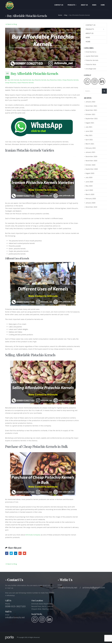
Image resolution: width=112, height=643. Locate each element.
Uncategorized (91, 69)
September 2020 (92, 169)
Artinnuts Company (33, 535)
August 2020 (90, 173)
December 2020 (91, 156)
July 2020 (89, 177)
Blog (65, 15)
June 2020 (89, 182)
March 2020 (90, 194)
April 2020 (89, 190)
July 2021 (89, 127)
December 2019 (91, 207)
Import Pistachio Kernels (25, 83)
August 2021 (90, 123)
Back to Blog (12, 24)
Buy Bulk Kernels (25, 80)
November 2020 (91, 161)
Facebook (6, 553)
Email (24, 553)
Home (103, 5)
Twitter (11, 553)
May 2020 (89, 186)
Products (71, 5)
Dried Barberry (91, 52)
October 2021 (90, 114)
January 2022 (90, 102)
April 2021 (89, 140)
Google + (20, 553)
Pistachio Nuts (91, 64)
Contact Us (58, 5)
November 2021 (91, 110)
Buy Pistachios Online (54, 80)
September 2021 (92, 119)
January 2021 (90, 152)
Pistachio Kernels (92, 60)
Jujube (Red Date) (92, 56)
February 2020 (91, 199)
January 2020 (90, 203)
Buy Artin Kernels (13, 80)
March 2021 (90, 144)
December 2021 (91, 106)
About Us (84, 5)
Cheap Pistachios (11, 83)
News (94, 5)
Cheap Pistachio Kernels (70, 80)
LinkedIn (15, 553)
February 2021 (91, 148)
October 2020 (90, 165)
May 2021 (89, 135)
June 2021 (89, 131)
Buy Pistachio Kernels (39, 80)
